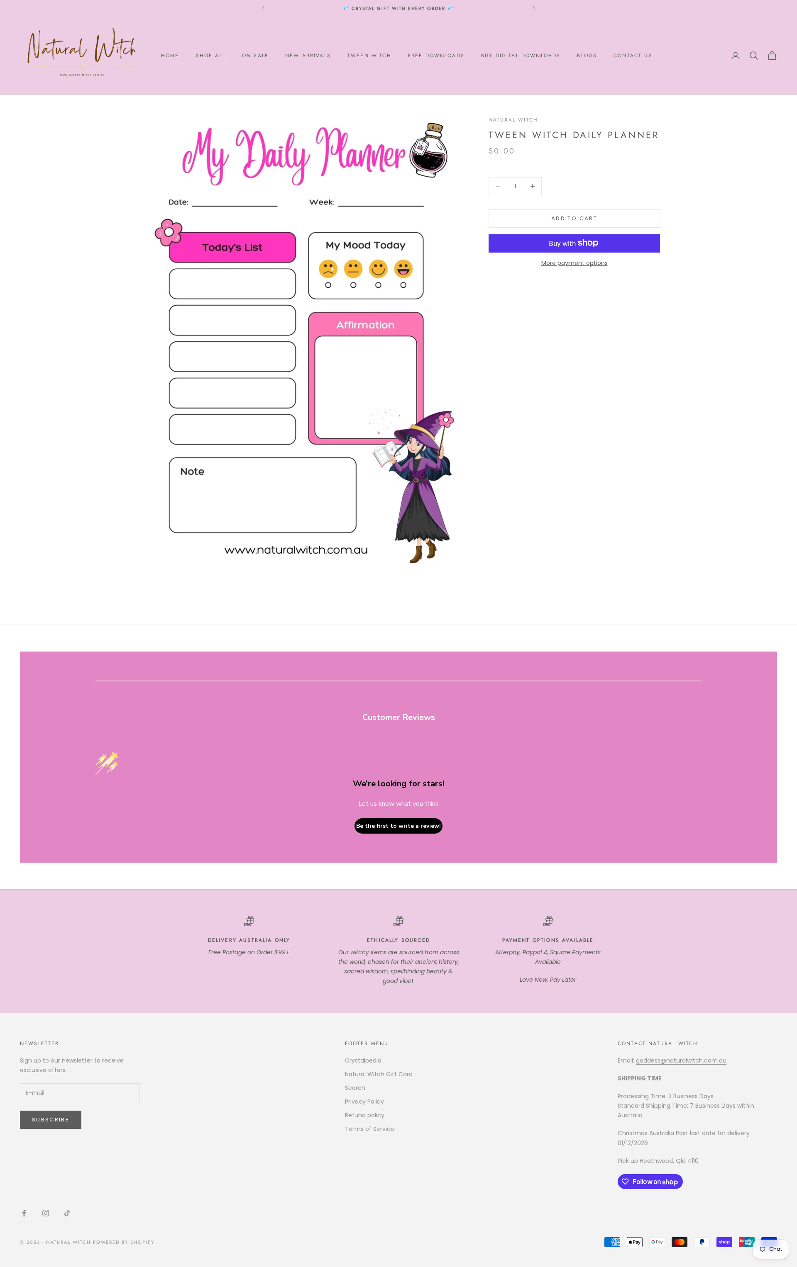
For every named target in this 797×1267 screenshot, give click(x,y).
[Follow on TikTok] (67, 1213)
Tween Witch (369, 55)
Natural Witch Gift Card (379, 1074)
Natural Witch (513, 120)
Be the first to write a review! (398, 826)
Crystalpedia (363, 1060)
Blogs (587, 55)
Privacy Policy (364, 1101)
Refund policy (364, 1115)
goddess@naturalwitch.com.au (681, 1060)
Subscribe (50, 1120)
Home (170, 55)
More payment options (574, 262)
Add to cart (574, 218)
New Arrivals (308, 55)
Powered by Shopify (124, 1242)
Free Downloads (436, 55)
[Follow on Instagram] (46, 1213)
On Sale (255, 55)
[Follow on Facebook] (24, 1213)
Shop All (210, 55)
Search (355, 1088)
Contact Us (633, 55)
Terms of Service (369, 1129)
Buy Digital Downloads (520, 55)
